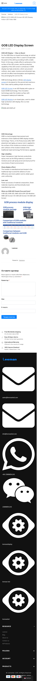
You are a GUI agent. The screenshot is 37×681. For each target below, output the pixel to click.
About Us (5, 638)
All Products (6, 643)
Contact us (5, 640)
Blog (3, 635)
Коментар (5, 280)
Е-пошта (4, 307)
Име (2, 299)
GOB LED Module (7, 99)
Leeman (15, 248)
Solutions (10, 14)
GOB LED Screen (7, 88)
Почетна (3, 14)
